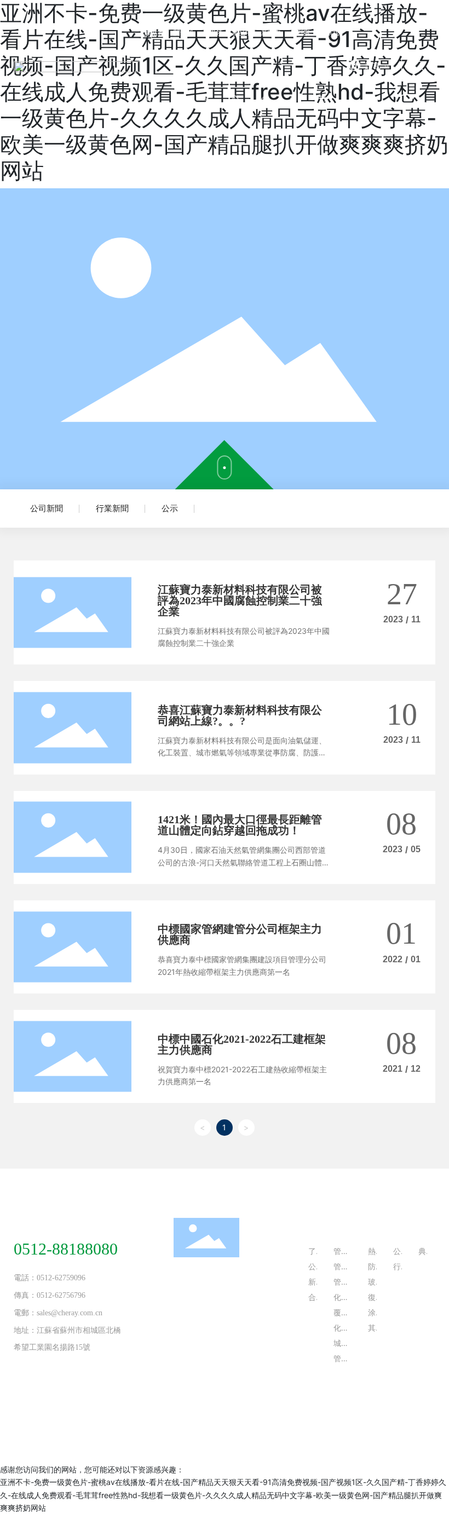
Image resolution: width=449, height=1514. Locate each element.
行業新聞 (112, 508)
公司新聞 (46, 508)
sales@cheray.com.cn (69, 1313)
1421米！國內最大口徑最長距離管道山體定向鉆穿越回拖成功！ (240, 824)
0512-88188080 (66, 1249)
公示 (170, 508)
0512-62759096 (61, 1278)
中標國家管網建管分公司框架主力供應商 (240, 934)
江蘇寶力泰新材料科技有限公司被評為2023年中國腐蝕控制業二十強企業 (240, 600)
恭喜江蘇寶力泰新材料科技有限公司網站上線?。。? (240, 715)
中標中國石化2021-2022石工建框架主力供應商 (242, 1044)
